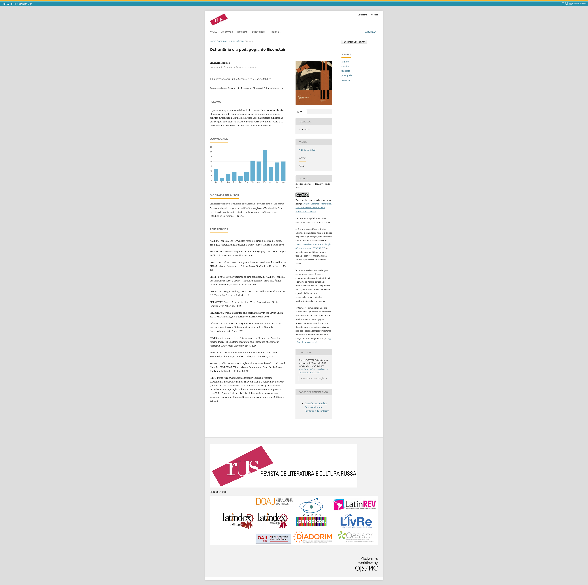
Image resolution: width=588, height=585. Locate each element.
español (345, 66)
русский (346, 80)
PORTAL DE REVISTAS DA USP (17, 4)
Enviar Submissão (354, 42)
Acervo (222, 41)
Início (213, 41)
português (346, 75)
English (345, 61)
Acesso (374, 14)
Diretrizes (258, 32)
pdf (302, 111)
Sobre (275, 32)
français (345, 70)
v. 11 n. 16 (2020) (236, 41)
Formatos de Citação (313, 378)
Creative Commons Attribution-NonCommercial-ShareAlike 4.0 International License (314, 207)
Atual (213, 32)
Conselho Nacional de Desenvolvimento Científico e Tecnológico (317, 407)
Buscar (371, 32)
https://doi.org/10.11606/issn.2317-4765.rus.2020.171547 (243, 79)
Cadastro (362, 14)
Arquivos (227, 32)
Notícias (242, 32)
